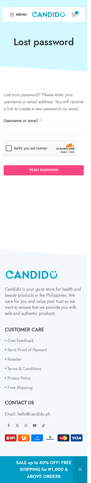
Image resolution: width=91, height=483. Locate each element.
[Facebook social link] (8, 425)
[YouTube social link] (34, 425)
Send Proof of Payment (27, 350)
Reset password (44, 170)
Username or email (22, 121)
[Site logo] (49, 14)
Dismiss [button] (80, 469)
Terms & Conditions (24, 369)
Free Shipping (20, 387)
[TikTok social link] (43, 425)
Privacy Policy (19, 378)
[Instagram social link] (26, 425)
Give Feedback (20, 340)
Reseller (15, 359)
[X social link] (17, 425)
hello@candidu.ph (33, 414)
